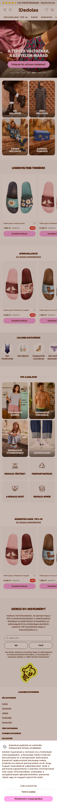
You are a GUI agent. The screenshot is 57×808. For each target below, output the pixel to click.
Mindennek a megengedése (28, 799)
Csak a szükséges (28, 785)
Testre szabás (28, 792)
